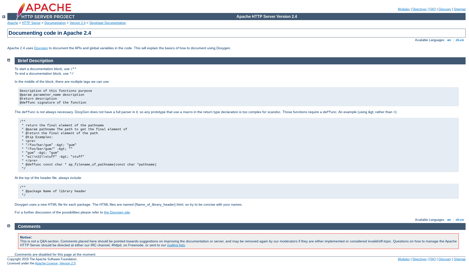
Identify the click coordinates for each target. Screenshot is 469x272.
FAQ (432, 9)
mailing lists (176, 245)
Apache (12, 23)
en (449, 40)
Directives (420, 9)
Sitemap (460, 9)
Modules (404, 9)
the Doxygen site (117, 212)
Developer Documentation (107, 23)
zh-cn (460, 40)
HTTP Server (31, 23)
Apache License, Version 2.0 (55, 263)
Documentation (55, 23)
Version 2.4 (77, 23)
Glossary (444, 9)
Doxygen (41, 48)
